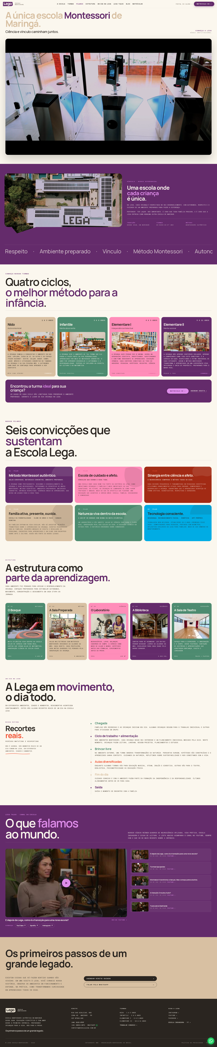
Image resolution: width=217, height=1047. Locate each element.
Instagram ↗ (173, 1012)
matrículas (138, 4)
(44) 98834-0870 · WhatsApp (83, 1025)
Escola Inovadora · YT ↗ (179, 1022)
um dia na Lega (104, 4)
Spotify (34, 925)
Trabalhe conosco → (128, 1025)
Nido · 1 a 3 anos (128, 1012)
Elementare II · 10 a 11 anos (133, 1021)
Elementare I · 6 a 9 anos (131, 1018)
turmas (71, 4)
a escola (61, 4)
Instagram (47, 925)
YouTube (21, 925)
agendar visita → (199, 391)
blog (128, 4)
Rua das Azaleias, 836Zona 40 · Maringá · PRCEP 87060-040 (81, 1015)
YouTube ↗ (171, 856)
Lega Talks (119, 4)
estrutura (90, 4)
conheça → (49, 373)
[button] (171, 855)
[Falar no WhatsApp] (211, 1040)
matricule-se (204, 4)
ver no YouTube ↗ (119, 920)
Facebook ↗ (173, 1018)
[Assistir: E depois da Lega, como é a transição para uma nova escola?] (66, 883)
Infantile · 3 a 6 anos (130, 1015)
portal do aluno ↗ (184, 4)
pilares (79, 4)
